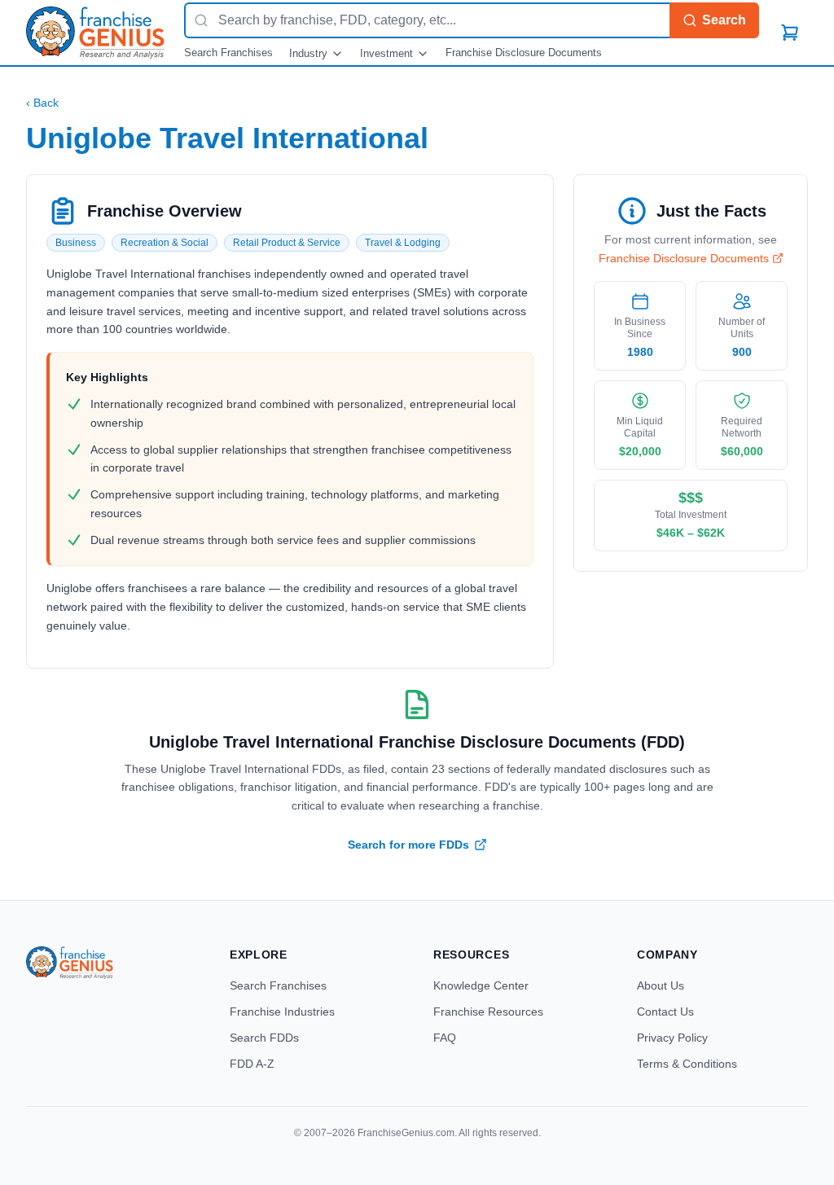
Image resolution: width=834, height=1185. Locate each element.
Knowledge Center (481, 985)
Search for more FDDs (408, 844)
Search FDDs (264, 1037)
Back (42, 102)
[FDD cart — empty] (790, 32)
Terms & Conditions (687, 1063)
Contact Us (665, 1011)
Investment (386, 53)
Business (75, 242)
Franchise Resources (488, 1011)
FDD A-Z (252, 1063)
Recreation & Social (164, 242)
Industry (308, 53)
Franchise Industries (282, 1011)
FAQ (444, 1037)
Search (724, 20)
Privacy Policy (672, 1037)
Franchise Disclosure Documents (524, 52)
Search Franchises (228, 52)
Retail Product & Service (286, 242)
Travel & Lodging (403, 242)
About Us (660, 985)
